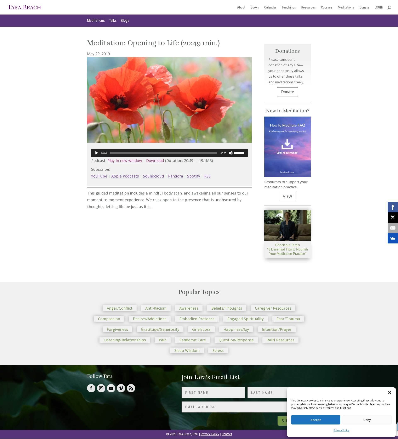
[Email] (393, 228)
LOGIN (379, 7)
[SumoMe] (393, 238)
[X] (393, 217)
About (241, 7)
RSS (207, 176)
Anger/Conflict (119, 308)
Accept (316, 420)
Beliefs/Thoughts (226, 308)
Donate (364, 7)
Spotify (193, 176)
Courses (326, 7)
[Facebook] (393, 207)
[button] (390, 392)
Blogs (125, 20)
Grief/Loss (201, 329)
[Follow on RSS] (131, 388)
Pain (162, 339)
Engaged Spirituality (245, 318)
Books (255, 7)
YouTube (99, 176)
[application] (169, 153)
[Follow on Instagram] (101, 388)
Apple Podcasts (125, 176)
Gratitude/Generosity (160, 329)
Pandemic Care (192, 339)
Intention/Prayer (276, 329)
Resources (308, 7)
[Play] (97, 153)
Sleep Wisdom (187, 350)
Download (155, 160)
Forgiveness (117, 329)
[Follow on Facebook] (91, 388)
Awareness (188, 308)
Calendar (270, 7)
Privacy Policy (341, 430)
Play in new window (124, 160)
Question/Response (236, 339)
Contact (227, 434)
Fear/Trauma (288, 318)
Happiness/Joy (236, 329)
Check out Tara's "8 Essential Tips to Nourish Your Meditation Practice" (287, 249)
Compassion (109, 318)
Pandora (175, 176)
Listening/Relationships (125, 339)
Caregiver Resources (273, 308)
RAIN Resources (280, 339)
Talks (113, 20)
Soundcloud (153, 176)
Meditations (346, 7)
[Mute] (231, 153)
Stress (218, 350)
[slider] (240, 152)
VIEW (287, 196)
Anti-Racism (155, 308)
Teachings (289, 7)
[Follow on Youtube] (111, 388)
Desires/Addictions (149, 318)
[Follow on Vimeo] (121, 388)
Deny (367, 420)
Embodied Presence (197, 318)
